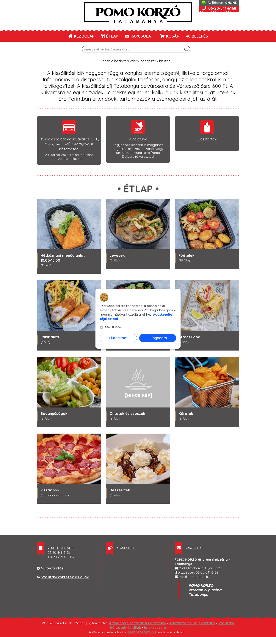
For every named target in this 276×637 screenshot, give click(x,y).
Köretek (186, 413)
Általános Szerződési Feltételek (137, 623)
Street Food (189, 337)
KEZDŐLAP (83, 36)
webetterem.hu (142, 632)
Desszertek (207, 139)
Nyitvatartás (52, 568)
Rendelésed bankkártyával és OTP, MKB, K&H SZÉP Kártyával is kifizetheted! (69, 144)
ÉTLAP (111, 36)
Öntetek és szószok (127, 413)
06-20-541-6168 (221, 8)
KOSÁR (172, 36)
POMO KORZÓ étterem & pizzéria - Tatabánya (206, 590)
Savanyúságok (54, 413)
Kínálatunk (138, 139)
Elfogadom (158, 337)
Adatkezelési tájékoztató (192, 623)
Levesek (117, 255)
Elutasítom (118, 337)
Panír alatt (50, 337)
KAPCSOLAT (141, 36)
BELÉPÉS (199, 36)
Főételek (186, 255)
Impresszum (155, 627)
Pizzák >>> (50, 490)
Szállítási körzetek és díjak (65, 577)
